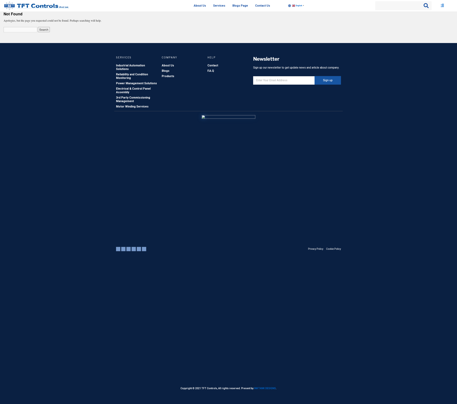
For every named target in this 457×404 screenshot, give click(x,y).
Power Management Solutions (136, 83)
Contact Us (262, 6)
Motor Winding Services (132, 106)
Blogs (165, 71)
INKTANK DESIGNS (265, 388)
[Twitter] (118, 249)
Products (168, 76)
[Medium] (139, 249)
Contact (212, 65)
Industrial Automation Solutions (130, 67)
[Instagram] (134, 249)
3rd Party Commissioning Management (133, 99)
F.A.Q (210, 71)
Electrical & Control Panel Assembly (133, 90)
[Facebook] (128, 249)
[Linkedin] (123, 249)
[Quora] (144, 249)
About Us (200, 6)
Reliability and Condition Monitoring (132, 76)
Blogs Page (240, 6)
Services (219, 6)
